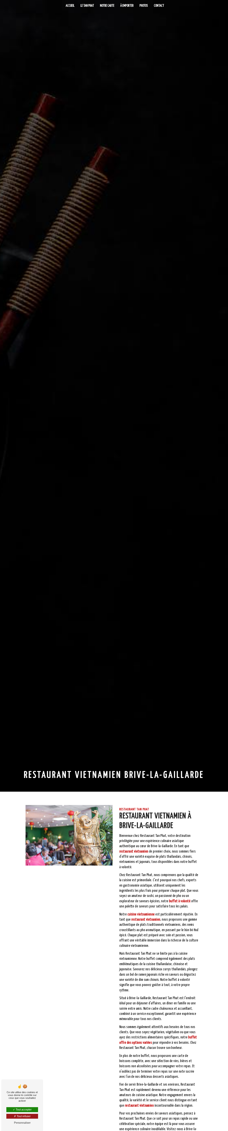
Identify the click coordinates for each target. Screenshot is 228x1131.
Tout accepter (23, 1109)
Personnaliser (22, 1122)
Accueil (70, 5)
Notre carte (107, 5)
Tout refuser (23, 1116)
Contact (159, 5)
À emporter (127, 5)
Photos (144, 5)
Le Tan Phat (87, 5)
